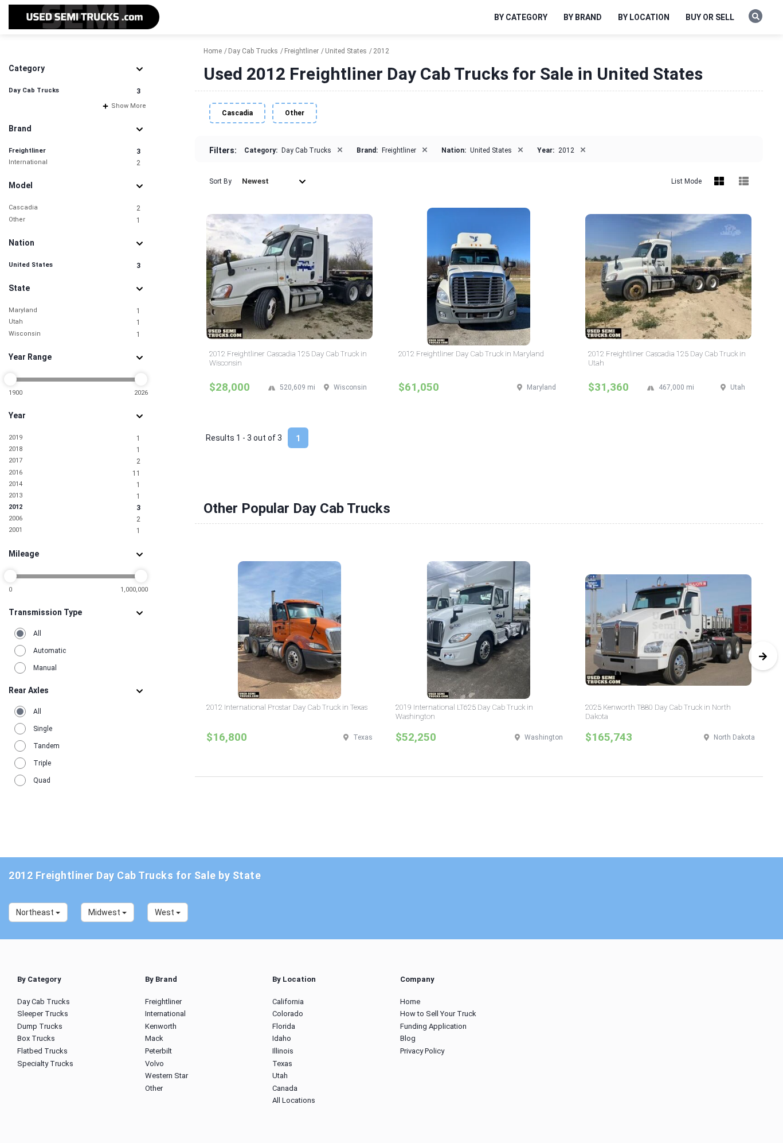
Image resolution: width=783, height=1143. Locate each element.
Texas (282, 1063)
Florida (283, 1026)
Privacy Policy (422, 1051)
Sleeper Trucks (42, 1013)
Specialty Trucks (45, 1063)
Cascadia (74, 208)
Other (74, 220)
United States (74, 265)
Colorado (287, 1013)
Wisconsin (74, 334)
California (288, 1001)
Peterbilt (158, 1051)
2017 (74, 461)
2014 (74, 484)
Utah (74, 322)
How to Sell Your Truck (438, 1013)
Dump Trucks (39, 1026)
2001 (74, 530)
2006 (74, 519)
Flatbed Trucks (42, 1051)
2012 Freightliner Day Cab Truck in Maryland (471, 353)
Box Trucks (36, 1038)
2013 (74, 496)
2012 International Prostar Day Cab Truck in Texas (286, 707)
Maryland (74, 310)
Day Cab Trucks (74, 91)
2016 (74, 473)
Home (410, 1001)
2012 (74, 507)
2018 (74, 449)
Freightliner (74, 151)
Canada (284, 1088)
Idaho (281, 1038)
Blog (408, 1038)
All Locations (293, 1100)
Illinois (282, 1051)
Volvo (154, 1063)
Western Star (166, 1075)
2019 (74, 438)
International (74, 162)
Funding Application (433, 1026)
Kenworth (161, 1026)
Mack (154, 1038)
